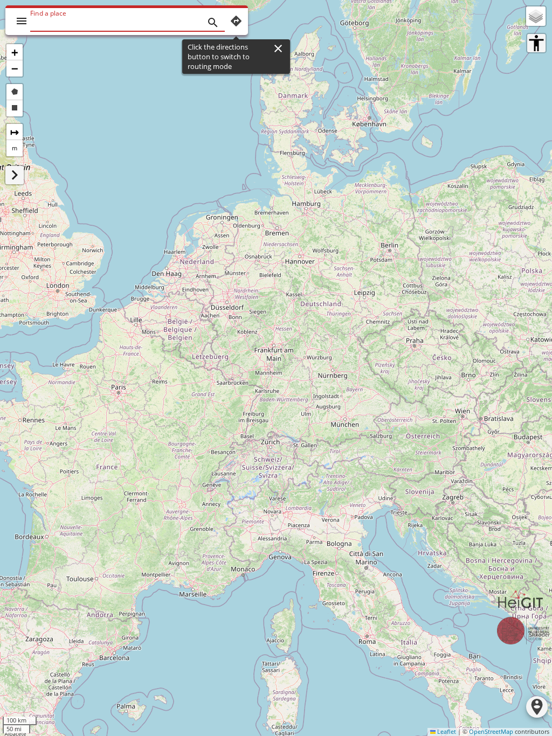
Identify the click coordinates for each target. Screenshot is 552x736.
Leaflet (446, 731)
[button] (14, 52)
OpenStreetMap (491, 731)
